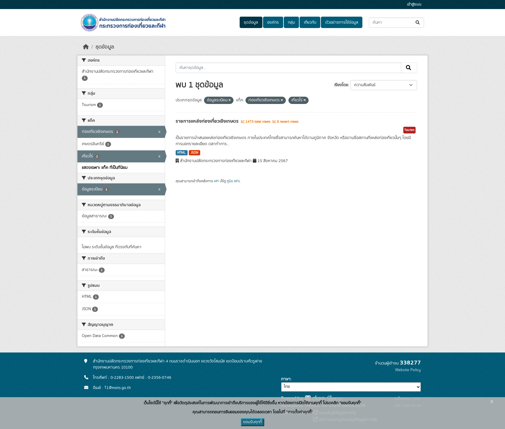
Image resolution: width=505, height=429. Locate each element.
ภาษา (285, 379)
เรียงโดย (341, 85)
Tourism (409, 130)
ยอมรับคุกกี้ (252, 422)
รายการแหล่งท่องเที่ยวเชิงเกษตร (208, 121)
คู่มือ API (233, 181)
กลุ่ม (291, 22)
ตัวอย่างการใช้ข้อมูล (341, 22)
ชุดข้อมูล (251, 22)
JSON (194, 152)
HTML (181, 152)
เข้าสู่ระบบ (414, 4)
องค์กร (273, 22)
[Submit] (418, 23)
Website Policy (408, 370)
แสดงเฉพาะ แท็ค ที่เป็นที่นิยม (104, 168)
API (216, 181)
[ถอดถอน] (230, 100)
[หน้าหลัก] (86, 47)
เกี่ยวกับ (310, 22)
